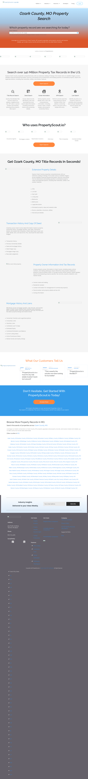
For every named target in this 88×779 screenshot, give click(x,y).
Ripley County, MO (70, 476)
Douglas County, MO (16, 453)
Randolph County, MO (39, 476)
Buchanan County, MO (50, 441)
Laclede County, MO (75, 458)
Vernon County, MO (75, 485)
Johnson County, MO (54, 458)
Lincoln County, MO (50, 461)
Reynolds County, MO (59, 476)
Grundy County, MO (12, 456)
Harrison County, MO (23, 456)
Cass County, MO (73, 444)
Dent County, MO (76, 450)
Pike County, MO (44, 473)
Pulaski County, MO (73, 473)
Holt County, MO (54, 456)
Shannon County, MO (73, 482)
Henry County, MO (34, 456)
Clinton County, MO (65, 447)
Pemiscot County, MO (73, 470)
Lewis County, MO (40, 461)
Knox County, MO (65, 458)
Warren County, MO (16, 488)
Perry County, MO (14, 473)
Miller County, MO (14, 467)
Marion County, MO (48, 464)
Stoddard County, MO (23, 485)
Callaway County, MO (16, 444)
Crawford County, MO (24, 450)
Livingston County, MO (71, 461)
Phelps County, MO (34, 473)
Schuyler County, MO (41, 482)
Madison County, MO (27, 464)
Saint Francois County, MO (43, 479)
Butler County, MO (61, 441)
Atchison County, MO (34, 438)
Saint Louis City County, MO (58, 479)
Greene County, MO (72, 453)
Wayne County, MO (40, 488)
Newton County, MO (28, 470)
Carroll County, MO (53, 444)
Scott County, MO (63, 482)
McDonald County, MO (60, 464)
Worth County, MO (62, 488)
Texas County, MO (65, 485)
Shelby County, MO (12, 485)
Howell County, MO (75, 456)
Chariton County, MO (24, 447)
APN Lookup (36, 545)
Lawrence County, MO (29, 461)
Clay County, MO (55, 447)
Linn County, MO (60, 461)
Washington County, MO (28, 488)
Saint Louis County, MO (72, 479)
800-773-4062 (11, 535)
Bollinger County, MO (27, 441)
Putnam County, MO (17, 476)
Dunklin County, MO (27, 453)
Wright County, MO (72, 488)
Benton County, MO (16, 441)
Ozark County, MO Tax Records (47, 568)
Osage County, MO (62, 470)
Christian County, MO (35, 447)
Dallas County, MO (45, 450)
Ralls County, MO (28, 476)
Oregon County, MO (51, 470)
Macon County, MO (16, 464)
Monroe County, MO (48, 467)
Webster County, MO (51, 488)
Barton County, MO (65, 438)
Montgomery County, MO (61, 467)
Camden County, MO (27, 444)
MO (18, 433)
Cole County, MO (75, 447)
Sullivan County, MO (44, 485)
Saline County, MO (30, 482)
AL (11, 575)
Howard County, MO (64, 456)
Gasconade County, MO (49, 453)
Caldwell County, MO (71, 441)
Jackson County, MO (21, 458)
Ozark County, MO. (41, 425)
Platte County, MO (54, 473)
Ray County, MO (49, 476)
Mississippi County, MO (25, 467)
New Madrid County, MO (16, 470)
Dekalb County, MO (66, 450)
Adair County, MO (12, 438)
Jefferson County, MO (43, 458)
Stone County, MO (34, 485)
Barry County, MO (55, 438)
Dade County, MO (35, 450)
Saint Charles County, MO (17, 479)
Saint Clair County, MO (30, 479)
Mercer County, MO (71, 464)
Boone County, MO (38, 441)
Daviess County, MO (55, 450)
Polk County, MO (63, 473)
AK (11, 579)
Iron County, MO (11, 458)
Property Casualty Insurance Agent (37, 529)
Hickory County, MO (44, 456)
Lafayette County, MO (17, 461)
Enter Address (13, 30)
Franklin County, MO (37, 453)
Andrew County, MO (22, 438)
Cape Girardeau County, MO (40, 444)
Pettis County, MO (24, 473)
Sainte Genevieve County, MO (17, 482)
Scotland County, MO (52, 482)
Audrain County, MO (45, 438)
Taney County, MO (55, 485)
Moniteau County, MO (37, 467)
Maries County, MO (38, 464)
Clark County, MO (46, 447)
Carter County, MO (64, 444)
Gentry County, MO (61, 453)
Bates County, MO (75, 438)
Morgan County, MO (73, 467)
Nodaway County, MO (40, 470)
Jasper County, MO (32, 458)
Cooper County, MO (12, 450)
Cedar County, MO (13, 447)
